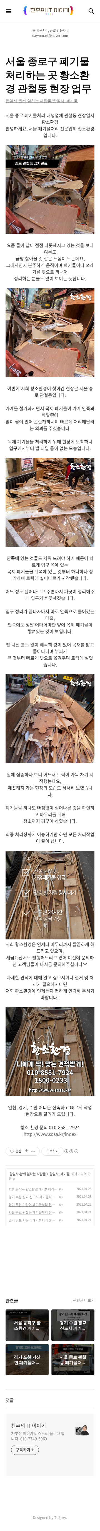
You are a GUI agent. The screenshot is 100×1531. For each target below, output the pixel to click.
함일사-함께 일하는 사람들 (27, 1174)
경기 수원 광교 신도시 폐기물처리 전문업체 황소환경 (33, 1197)
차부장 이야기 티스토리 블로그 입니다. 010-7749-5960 (37, 1435)
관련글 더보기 (84, 1300)
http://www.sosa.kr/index (50, 1134)
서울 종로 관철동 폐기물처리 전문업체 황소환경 (33, 1212)
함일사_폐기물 (59, 1174)
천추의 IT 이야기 (28, 1425)
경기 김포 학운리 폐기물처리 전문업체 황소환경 (33, 1220)
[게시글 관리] (33, 1151)
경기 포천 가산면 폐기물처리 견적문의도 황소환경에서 (33, 1204)
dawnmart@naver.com (50, 35)
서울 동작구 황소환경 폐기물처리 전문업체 (33, 1189)
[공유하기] (26, 1151)
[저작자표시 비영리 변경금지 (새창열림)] (71, 1151)
